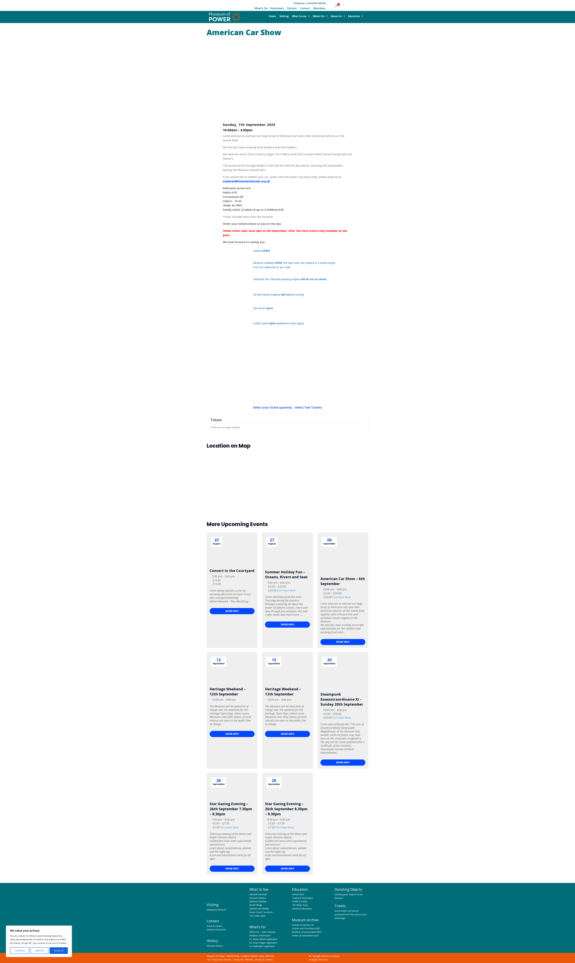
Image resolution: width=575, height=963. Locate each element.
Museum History (215, 945)
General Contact (214, 926)
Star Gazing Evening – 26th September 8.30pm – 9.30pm (286, 808)
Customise (20, 950)
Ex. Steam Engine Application (263, 942)
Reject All (39, 950)
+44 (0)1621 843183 (316, 3)
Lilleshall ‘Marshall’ (258, 894)
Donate (292, 8)
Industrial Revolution (302, 908)
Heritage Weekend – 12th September (228, 691)
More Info (232, 611)
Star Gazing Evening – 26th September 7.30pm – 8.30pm (231, 808)
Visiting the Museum (216, 909)
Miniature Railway (257, 901)
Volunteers (277, 8)
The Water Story (300, 905)
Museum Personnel (216, 929)
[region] (39, 941)
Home (272, 16)
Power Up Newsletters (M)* (305, 935)
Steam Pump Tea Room (261, 912)
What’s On (261, 8)
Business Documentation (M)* (307, 932)
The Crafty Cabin (257, 915)
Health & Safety (299, 901)
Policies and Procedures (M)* (306, 928)
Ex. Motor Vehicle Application (263, 939)
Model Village (255, 905)
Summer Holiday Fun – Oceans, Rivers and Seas (286, 574)
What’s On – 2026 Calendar (262, 932)
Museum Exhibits (257, 898)
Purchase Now (286, 590)
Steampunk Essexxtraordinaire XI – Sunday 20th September (341, 699)
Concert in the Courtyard (232, 570)
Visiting (284, 16)
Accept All (58, 950)
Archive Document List (303, 924)
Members (319, 8)
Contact (304, 8)
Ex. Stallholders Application (262, 946)
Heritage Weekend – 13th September (283, 691)
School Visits (298, 894)
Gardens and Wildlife (259, 908)
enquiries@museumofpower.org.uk (246, 181)
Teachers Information (302, 898)
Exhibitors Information (260, 935)
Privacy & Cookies (264, 959)
